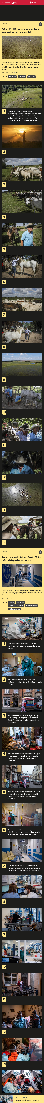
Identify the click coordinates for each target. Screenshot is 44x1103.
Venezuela (31, 77)
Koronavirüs (20, 602)
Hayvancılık (12, 77)
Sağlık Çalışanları (14, 609)
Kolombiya (22, 77)
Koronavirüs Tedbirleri (16, 606)
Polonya (11, 602)
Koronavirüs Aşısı (31, 606)
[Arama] (41, 2)
